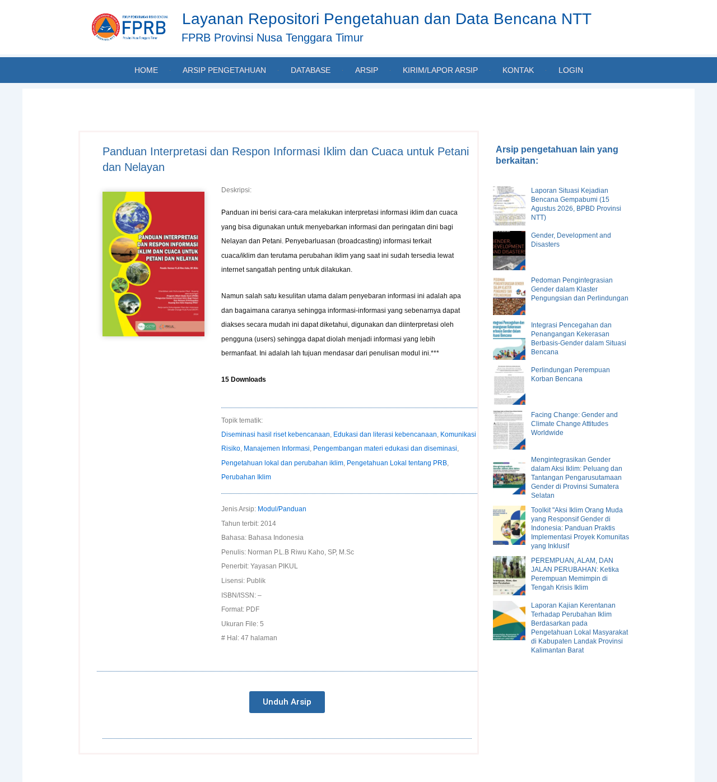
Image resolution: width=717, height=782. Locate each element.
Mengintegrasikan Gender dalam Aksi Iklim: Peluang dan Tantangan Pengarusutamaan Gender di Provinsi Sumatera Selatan (576, 477)
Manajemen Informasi (277, 448)
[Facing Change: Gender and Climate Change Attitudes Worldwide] (509, 430)
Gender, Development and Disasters (571, 240)
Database (310, 70)
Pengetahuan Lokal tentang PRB (397, 463)
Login (570, 70)
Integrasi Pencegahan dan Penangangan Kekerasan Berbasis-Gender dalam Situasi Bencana (578, 338)
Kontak (518, 70)
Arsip (366, 70)
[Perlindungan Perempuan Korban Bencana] (509, 385)
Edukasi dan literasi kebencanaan (385, 434)
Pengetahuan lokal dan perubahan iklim (282, 463)
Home (146, 70)
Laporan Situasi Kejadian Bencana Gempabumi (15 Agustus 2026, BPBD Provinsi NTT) (576, 204)
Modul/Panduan (282, 509)
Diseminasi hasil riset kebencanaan (275, 434)
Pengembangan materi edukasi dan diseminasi (385, 448)
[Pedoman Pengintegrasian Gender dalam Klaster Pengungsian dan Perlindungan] (509, 295)
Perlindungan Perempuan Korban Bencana (570, 374)
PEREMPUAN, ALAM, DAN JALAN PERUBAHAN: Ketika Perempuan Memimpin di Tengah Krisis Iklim (575, 574)
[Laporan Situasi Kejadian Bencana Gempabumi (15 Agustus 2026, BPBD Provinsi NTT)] (509, 205)
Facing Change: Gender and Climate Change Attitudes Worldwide (574, 424)
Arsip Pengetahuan (224, 70)
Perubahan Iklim (246, 477)
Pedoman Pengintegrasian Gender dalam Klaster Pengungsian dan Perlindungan (579, 289)
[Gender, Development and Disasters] (509, 250)
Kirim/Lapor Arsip (440, 70)
